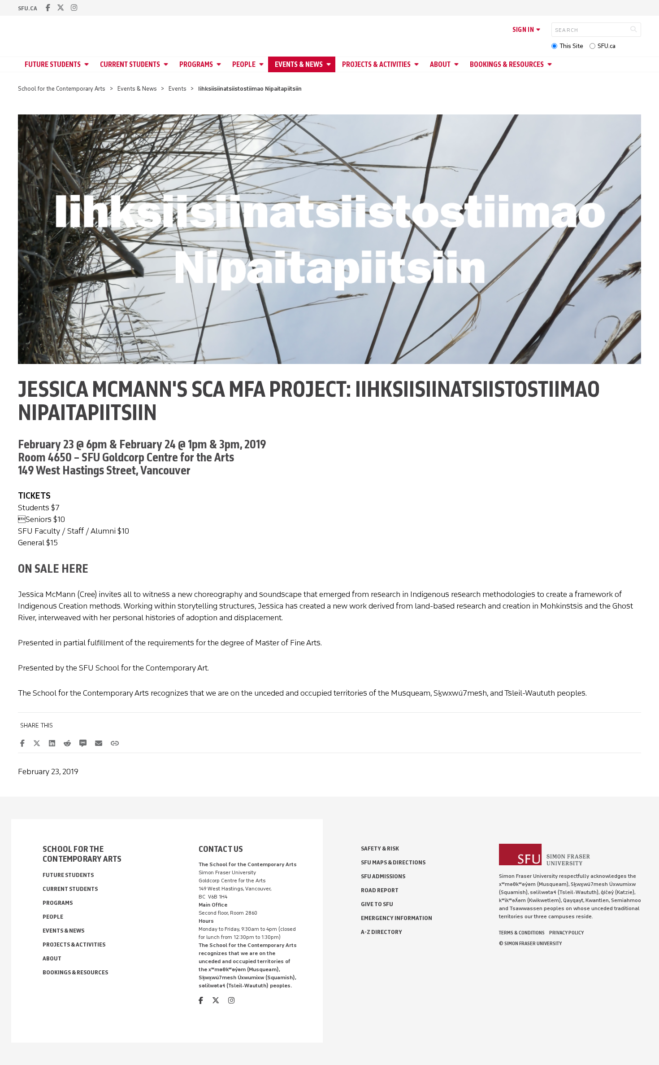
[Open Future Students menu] (87, 64)
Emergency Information (396, 918)
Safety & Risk (380, 848)
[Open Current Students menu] (167, 64)
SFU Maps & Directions (393, 862)
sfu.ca (27, 8)
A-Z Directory (381, 932)
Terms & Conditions (522, 932)
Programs (196, 64)
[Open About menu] (457, 64)
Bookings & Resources (507, 64)
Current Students (130, 64)
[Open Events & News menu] (330, 64)
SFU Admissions (383, 876)
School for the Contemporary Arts (61, 88)
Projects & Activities (376, 64)
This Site (571, 46)
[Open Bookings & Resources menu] (551, 64)
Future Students (53, 64)
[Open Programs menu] (220, 64)
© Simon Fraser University (530, 943)
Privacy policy (566, 932)
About (440, 64)
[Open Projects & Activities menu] (417, 64)
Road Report (380, 890)
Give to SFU (377, 904)
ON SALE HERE (53, 568)
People (244, 64)
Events (177, 88)
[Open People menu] (262, 64)
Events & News (299, 64)
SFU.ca (607, 46)
